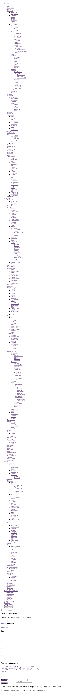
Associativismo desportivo (15, 329)
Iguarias (16, 476)
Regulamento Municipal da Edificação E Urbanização (17, 373)
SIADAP (16, 79)
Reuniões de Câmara (14, 25)
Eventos (13, 314)
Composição (14, 100)
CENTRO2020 (18, 140)
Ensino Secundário (14, 213)
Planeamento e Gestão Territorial (21, 50)
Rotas (12, 500)
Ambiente (9, 286)
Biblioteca (13, 335)
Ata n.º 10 (3, 671)
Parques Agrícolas (13, 557)
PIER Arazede (21, 399)
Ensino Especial (15, 219)
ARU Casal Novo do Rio (17, 359)
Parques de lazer (15, 336)
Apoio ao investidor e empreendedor (14, 533)
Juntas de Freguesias (10, 112)
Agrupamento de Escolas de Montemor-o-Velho (15, 223)
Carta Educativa (18, 229)
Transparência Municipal (11, 150)
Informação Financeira (17, 57)
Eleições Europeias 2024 (15, 172)
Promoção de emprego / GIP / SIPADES (15, 339)
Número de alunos (14, 239)
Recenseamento (15, 195)
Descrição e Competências (14, 13)
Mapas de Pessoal (16, 81)
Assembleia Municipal (10, 95)
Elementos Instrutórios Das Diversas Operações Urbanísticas (18, 366)
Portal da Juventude (13, 347)
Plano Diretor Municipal (14, 541)
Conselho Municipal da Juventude (14, 344)
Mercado (13, 433)
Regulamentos (18, 37)
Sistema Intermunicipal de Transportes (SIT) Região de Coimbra (11, 454)
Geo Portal (10, 592)
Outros (16, 52)
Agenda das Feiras (14, 435)
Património (13, 289)
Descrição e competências (14, 97)
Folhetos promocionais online (14, 510)
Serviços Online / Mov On (11, 591)
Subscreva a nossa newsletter (8, 681)
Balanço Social (18, 46)
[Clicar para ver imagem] (6, 610)
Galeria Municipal (13, 301)
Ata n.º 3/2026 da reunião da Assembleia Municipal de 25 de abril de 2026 (20, 668)
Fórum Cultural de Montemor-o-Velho (15, 305)
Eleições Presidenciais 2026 (14, 159)
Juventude (10, 333)
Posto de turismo (15, 507)
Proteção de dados (44, 687)
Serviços (13, 564)
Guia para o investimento (14, 536)
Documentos (17, 85)
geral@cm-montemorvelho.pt (24, 687)
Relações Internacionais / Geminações (11, 146)
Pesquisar (3, 680)
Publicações (14, 125)
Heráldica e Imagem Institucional (14, 21)
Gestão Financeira (13, 54)
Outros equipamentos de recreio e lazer (15, 326)
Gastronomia (14, 475)
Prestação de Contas (17, 44)
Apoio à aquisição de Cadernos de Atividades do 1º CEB (18, 256)
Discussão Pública (13, 417)
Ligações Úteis (11, 585)
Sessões (13, 103)
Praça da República (13, 423)
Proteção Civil (11, 284)
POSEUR (16, 139)
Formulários (17, 48)
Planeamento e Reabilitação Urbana (14, 381)
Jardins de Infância (13, 209)
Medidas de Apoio (14, 569)
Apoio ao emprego (13, 529)
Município (6, 3)
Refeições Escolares (16, 245)
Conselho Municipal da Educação (14, 235)
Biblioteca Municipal (13, 297)
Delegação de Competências (17, 87)
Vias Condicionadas (14, 282)
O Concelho (10, 200)
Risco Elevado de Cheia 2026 (11, 459)
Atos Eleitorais (11, 156)
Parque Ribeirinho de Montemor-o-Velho (14, 516)
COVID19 (10, 197)
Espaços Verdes (15, 519)
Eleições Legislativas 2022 (14, 189)
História (9, 6)
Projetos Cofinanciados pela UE (11, 133)
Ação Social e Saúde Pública (11, 266)
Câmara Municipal (10, 10)
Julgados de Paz (11, 429)
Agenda (16, 27)
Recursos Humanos (13, 69)
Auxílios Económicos (17, 251)
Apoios (12, 443)
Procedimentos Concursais (18, 72)
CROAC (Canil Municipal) (11, 438)
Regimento (13, 101)
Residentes (7, 198)
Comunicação (11, 115)
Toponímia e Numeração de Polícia (14, 409)
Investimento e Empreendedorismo (12, 566)
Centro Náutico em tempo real (18, 489)
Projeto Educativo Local (18, 231)
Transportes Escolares (17, 248)
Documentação (15, 31)
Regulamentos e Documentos (15, 123)
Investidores (7, 521)
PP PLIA (19, 388)
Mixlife (48, 690)
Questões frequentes (10, 582)
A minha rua (10, 594)
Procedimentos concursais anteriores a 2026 (21, 76)
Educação (9, 207)
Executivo (13, 15)
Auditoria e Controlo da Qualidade (14, 91)
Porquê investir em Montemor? (15, 526)
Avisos (12, 127)
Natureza (13, 498)
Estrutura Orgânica (13, 17)
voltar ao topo (4, 627)
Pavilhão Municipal (13, 322)
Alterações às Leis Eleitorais (14, 193)
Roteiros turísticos (13, 291)
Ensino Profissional (14, 216)
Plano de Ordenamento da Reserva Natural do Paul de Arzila (21, 392)
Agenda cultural (15, 506)
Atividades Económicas (10, 544)
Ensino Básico (14, 211)
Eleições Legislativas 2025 (14, 168)
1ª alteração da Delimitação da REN (18, 405)
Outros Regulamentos (18, 377)
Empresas (13, 559)
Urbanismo (13, 362)
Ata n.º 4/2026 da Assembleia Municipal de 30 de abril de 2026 (17, 667)
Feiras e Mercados (9, 431)
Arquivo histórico (13, 294)
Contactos (10, 152)
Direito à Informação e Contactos (14, 414)
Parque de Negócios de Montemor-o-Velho (14, 553)
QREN (12, 142)
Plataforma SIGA (15, 262)
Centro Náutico (15, 317)
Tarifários (16, 39)
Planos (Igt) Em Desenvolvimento (18, 396)
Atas (15, 28)
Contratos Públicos (16, 66)
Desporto (9, 316)
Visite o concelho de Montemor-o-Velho (15, 467)
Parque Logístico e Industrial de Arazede (15, 548)
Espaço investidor (9, 523)
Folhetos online (15, 577)
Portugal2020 (14, 136)
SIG (12, 539)
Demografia (10, 8)
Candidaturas (14, 263)
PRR (12, 143)
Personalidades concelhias (14, 312)
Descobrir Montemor (10, 480)
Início (5, 2)
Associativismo (11, 440)
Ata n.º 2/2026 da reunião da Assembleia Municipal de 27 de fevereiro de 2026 (21, 670)
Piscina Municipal (13, 319)
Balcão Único (11, 205)
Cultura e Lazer (11, 287)
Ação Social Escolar (14, 242)
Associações (14, 442)
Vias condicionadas (14, 129)
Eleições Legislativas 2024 (14, 176)
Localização (10, 5)
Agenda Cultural (15, 278)
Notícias (13, 116)
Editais (16, 30)
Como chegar (14, 472)
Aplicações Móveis (10, 599)
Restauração (17, 478)
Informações (14, 260)
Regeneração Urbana (14, 353)
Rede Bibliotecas (15, 299)
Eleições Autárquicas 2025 (14, 164)
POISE (16, 137)
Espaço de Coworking (10, 448)
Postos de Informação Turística (10, 573)
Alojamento (14, 473)
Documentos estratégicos (14, 227)
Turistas (6, 461)
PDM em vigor (21, 387)
